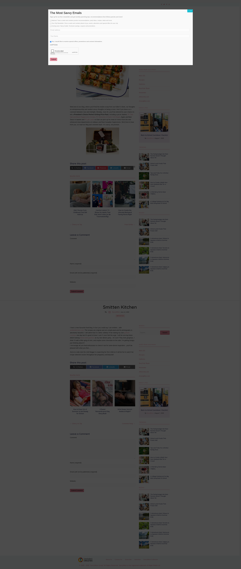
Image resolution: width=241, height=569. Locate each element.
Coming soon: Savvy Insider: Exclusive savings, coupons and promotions (73, 26)
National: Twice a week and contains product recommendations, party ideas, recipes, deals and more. (82, 20)
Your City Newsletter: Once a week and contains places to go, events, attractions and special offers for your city (85, 23)
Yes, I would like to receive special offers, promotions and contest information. (77, 41)
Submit (53, 59)
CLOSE (190, 11)
